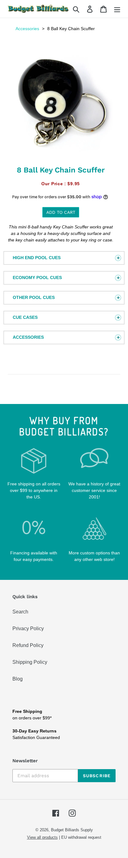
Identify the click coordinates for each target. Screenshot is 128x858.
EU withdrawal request (81, 837)
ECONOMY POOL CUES (37, 277)
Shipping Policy (29, 662)
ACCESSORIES (28, 337)
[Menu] (117, 9)
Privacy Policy (28, 628)
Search (20, 611)
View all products (42, 837)
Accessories (27, 28)
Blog (17, 678)
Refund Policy (27, 645)
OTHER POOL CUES (34, 297)
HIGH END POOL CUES (37, 257)
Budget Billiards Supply (72, 830)
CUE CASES (25, 317)
